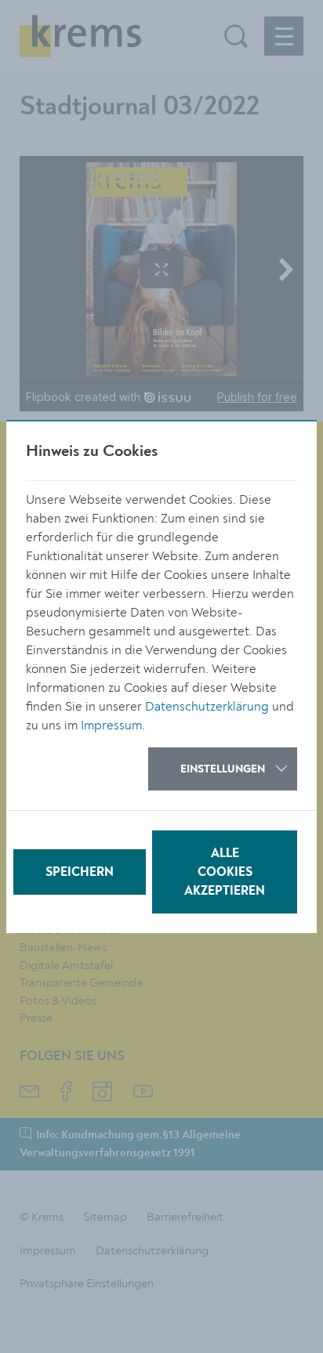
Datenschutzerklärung (207, 706)
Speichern (79, 872)
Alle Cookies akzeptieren (224, 873)
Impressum (111, 725)
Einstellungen (222, 769)
